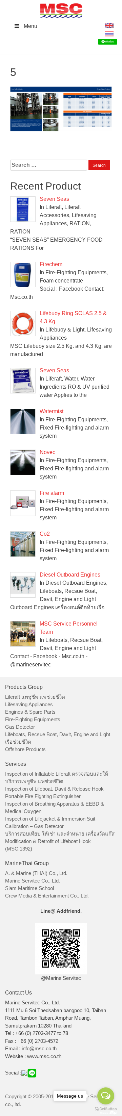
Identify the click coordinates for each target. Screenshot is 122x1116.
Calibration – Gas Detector (34, 826)
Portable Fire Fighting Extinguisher (43, 796)
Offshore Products (25, 749)
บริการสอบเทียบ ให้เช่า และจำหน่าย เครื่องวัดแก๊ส (60, 834)
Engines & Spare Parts (30, 712)
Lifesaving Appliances (29, 704)
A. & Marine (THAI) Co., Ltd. (36, 873)
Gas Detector (20, 727)
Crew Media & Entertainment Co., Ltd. (47, 896)
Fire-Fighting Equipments (32, 719)
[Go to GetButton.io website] (106, 1109)
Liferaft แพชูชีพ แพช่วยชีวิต (35, 697)
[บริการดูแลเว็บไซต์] (108, 1112)
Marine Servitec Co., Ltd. (32, 881)
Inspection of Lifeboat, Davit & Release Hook (54, 789)
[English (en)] (109, 25)
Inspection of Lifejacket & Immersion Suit (50, 819)
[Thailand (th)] (109, 33)
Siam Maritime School (29, 888)
